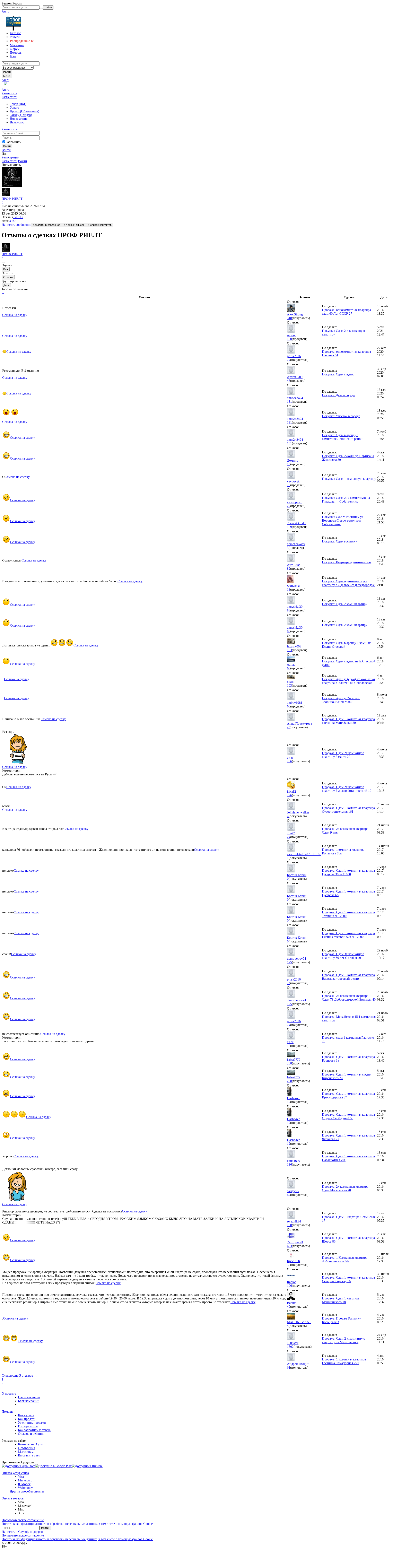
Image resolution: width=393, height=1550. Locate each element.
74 (288, 360)
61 (288, 1367)
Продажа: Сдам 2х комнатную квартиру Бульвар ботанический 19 (346, 788)
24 (288, 837)
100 (289, 339)
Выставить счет (29, 1455)
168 (289, 1225)
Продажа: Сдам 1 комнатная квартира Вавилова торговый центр (348, 976)
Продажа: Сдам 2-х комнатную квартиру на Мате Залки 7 (343, 1340)
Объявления (26, 1448)
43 (288, 380)
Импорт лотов (28, 1426)
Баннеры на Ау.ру (30, 1444)
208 (289, 1063)
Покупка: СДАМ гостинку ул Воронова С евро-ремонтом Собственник (342, 520)
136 (289, 1164)
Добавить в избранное (46, 224)
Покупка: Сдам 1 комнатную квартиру (349, 478)
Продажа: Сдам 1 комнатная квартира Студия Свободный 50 (348, 1116)
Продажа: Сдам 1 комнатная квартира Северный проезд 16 (348, 1279)
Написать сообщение (16, 224)
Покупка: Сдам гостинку (339, 541)
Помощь (7, 1411)
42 (288, 1194)
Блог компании (28, 1401)
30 (288, 1264)
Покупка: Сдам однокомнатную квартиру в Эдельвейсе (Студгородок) (348, 583)
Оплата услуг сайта (15, 1473)
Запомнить (13, 142)
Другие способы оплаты (27, 1491)
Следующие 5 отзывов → (19, 1375)
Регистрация (10, 157)
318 (289, 318)
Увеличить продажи (32, 1422)
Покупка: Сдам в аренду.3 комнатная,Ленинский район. (342, 437)
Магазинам (26, 1451)
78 (288, 485)
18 (288, 1045)
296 (289, 795)
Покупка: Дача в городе (338, 395)
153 (289, 650)
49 (288, 1306)
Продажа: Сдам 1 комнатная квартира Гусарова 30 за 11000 (348, 872)
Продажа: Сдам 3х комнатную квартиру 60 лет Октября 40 (343, 955)
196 (289, 1285)
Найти (7, 71)
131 (289, 401)
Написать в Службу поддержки (23, 1531)
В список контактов (100, 224)
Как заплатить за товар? (34, 1430)
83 (288, 610)
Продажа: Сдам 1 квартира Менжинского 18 (340, 1300)
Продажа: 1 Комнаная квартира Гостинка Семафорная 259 (344, 1361)
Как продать (26, 1419)
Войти (6, 150)
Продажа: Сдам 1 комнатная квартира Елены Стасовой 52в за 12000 (348, 935)
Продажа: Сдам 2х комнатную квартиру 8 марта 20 (343, 754)
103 (289, 685)
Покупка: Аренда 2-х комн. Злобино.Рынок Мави (341, 700)
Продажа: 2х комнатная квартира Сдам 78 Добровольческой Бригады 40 (349, 997)
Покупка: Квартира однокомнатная (346, 562)
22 (288, 506)
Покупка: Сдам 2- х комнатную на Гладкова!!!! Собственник (346, 499)
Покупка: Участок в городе (341, 416)
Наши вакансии (29, 1397)
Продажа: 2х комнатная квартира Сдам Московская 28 (345, 1188)
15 (288, 464)
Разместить (9, 93)
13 (288, 589)
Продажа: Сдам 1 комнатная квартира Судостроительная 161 (348, 809)
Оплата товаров (13, 1498)
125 (289, 962)
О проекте (9, 1393)
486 (289, 761)
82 (288, 568)
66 (288, 706)
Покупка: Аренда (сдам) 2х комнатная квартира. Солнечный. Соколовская (348, 681)
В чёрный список (73, 224)
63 (288, 668)
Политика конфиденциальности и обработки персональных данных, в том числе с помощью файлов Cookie (77, 1523)
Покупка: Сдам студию (338, 374)
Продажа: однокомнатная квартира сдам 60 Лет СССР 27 (346, 311)
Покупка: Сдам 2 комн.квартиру (344, 604)
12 (288, 1102)
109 (289, 527)
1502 (290, 1346)
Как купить (26, 1415)
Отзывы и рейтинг (31, 1433)
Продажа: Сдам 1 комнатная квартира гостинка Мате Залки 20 (348, 720)
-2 (288, 727)
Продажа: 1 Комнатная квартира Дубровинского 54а (344, 1259)
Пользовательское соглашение (23, 1520)
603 (289, 1246)
